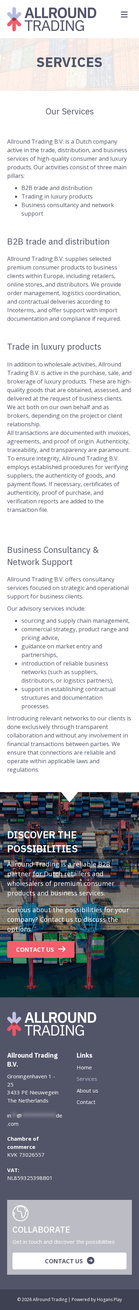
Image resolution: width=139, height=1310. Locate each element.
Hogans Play (109, 1299)
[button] (40, 949)
